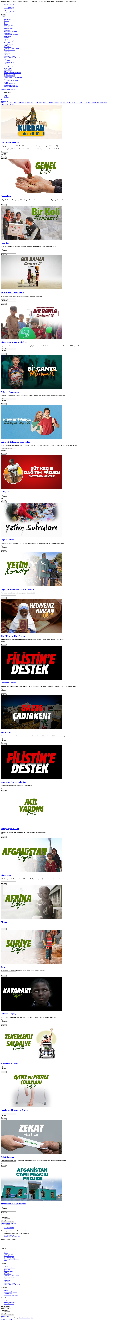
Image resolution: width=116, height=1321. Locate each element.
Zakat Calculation (9, 7)
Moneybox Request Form (11, 86)
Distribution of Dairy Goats (11, 48)
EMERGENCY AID (9, 76)
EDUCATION (8, 70)
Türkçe (3, 16)
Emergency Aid (8, 1271)
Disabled (6, 54)
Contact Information (9, 83)
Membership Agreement (10, 31)
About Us (6, 22)
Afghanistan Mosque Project (13, 1204)
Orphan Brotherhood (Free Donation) (17, 589)
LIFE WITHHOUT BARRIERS (13, 77)
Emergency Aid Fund (10, 829)
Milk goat (5, 492)
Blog (5, 10)
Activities (6, 37)
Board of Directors (9, 25)
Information (7, 30)
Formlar (6, 82)
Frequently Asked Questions (11, 11)
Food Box (5, 243)
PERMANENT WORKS (11, 80)
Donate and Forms (9, 62)
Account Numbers (9, 8)
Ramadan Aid (7, 45)
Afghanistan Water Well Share (14, 342)
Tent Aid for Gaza (8, 732)
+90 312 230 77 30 (9, 4)
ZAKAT (6, 79)
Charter (6, 24)
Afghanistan (6, 875)
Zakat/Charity (7, 47)
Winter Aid (7, 53)
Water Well (7, 42)
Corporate (6, 21)
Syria (3, 967)
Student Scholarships (9, 1268)
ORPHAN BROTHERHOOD (12, 73)
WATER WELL (8, 68)
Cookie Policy (8, 33)
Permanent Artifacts (9, 56)
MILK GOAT (8, 71)
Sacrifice (6, 39)
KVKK (6, 1290)
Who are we (7, 19)
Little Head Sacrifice (10, 142)
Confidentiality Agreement (11, 34)
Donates (6, 63)
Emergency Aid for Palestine (13, 782)
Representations (8, 28)
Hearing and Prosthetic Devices (14, 1110)
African (4, 922)
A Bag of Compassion (10, 392)
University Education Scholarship (15, 442)
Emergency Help (8, 44)
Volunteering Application (10, 85)
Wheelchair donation (10, 1063)
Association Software (24, 1318)
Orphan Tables (7, 540)
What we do (7, 36)
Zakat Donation (7, 1157)
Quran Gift (7, 51)
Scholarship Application (10, 40)
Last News (7, 60)
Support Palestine (8, 683)
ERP (32, 1318)
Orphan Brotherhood (9, 50)
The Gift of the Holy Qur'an (13, 636)
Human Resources (9, 27)
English (3, 14)
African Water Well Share (12, 292)
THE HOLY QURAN (10, 74)
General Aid (6, 196)
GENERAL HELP (9, 66)
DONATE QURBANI (7, 1316)
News (5, 59)
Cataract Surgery (8, 1014)
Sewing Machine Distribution (12, 57)
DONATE (3, 158)
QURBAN (7, 65)
